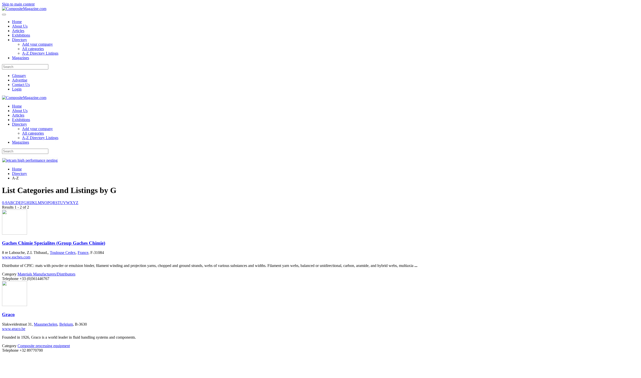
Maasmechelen (45, 324)
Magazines (20, 58)
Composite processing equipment (44, 346)
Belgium (66, 324)
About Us (20, 26)
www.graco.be (13, 329)
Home (17, 22)
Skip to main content (18, 4)
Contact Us (21, 84)
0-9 (4, 203)
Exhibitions (21, 35)
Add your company (37, 44)
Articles (18, 31)
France (83, 252)
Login (17, 89)
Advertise (19, 80)
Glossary (19, 75)
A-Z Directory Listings (40, 53)
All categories (33, 49)
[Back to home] (24, 9)
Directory (19, 40)
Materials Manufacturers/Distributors (46, 274)
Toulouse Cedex (63, 252)
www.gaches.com (16, 257)
